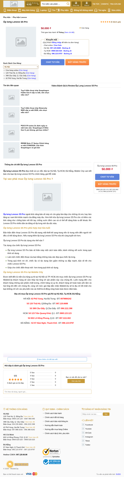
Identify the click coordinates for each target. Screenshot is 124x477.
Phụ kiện (65, 10)
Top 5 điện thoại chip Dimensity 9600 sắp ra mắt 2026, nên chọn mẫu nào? (34, 110)
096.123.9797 (17, 450)
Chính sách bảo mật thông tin (56, 421)
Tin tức (96, 4)
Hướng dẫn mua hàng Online (56, 429)
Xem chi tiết (69, 32)
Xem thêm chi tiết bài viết (48, 359)
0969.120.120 (17, 419)
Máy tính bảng (28, 10)
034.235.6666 (17, 424)
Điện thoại (12, 10)
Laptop (43, 10)
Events (104, 4)
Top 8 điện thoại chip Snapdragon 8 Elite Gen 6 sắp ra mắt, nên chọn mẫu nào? (35, 92)
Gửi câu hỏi (76, 381)
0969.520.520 (17, 440)
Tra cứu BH (115, 4)
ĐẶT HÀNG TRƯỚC (77, 62)
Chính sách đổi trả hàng (54, 417)
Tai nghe (102, 10)
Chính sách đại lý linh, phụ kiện (57, 433)
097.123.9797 (29, 450)
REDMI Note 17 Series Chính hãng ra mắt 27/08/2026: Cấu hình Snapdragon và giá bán (35, 145)
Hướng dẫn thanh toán (54, 425)
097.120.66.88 (21, 455)
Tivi (53, 10)
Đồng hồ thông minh (83, 10)
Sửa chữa (116, 10)
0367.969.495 (29, 419)
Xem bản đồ (28, 416)
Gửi (106, 414)
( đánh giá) (116, 22)
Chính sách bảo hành (53, 413)
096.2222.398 (29, 424)
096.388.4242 (29, 430)
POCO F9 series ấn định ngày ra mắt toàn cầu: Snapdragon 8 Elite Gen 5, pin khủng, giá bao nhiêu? (35, 128)
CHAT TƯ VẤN (52, 62)
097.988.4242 (17, 430)
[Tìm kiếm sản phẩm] (68, 3)
